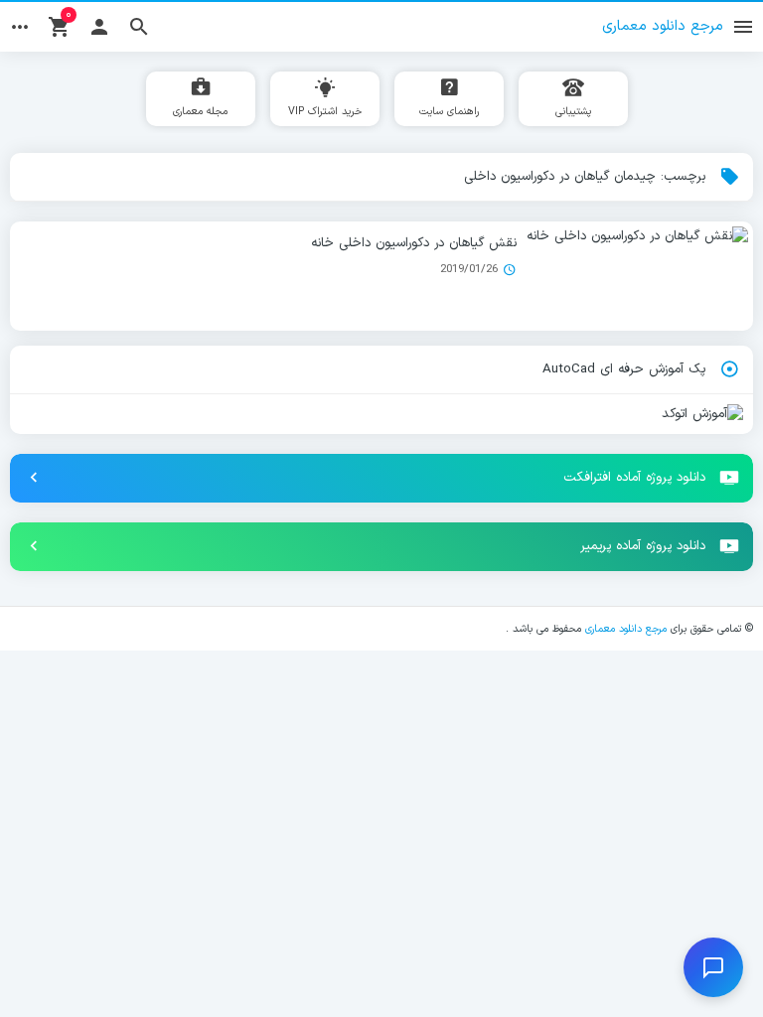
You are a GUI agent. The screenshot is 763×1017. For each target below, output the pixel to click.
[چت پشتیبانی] (713, 967)
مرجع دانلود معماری (626, 629)
